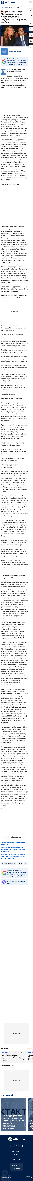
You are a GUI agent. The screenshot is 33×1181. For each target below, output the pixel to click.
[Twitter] (31, 29)
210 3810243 (16, 1168)
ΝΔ (26, 863)
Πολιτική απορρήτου (16, 1157)
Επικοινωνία (16, 1154)
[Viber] (31, 41)
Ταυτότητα (16, 1159)
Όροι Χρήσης (16, 1151)
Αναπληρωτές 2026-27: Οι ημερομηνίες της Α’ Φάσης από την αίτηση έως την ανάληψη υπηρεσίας (13, 856)
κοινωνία (9, 1095)
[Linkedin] (31, 35)
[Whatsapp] (31, 47)
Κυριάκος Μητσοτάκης (8, 863)
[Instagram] (16, 1146)
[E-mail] (31, 52)
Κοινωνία (4, 7)
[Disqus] (16, 913)
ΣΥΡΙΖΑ (20, 863)
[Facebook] (31, 24)
